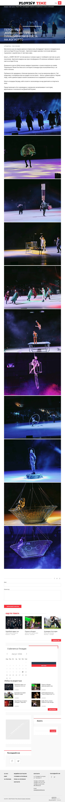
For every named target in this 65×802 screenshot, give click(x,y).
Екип (5, 776)
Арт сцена (12, 6)
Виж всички (52, 709)
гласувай (52, 731)
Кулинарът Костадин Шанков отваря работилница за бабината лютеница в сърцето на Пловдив (52, 632)
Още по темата (12, 613)
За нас (6, 773)
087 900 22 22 (37, 785)
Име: (5, 582)
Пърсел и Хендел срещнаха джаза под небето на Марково (31, 632)
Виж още (43, 665)
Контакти (17, 782)
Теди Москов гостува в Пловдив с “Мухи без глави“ (20, 701)
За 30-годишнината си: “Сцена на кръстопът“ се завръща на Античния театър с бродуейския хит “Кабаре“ (48, 693)
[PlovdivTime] (56, 798)
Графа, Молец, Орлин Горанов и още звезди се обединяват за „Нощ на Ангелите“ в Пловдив (48, 701)
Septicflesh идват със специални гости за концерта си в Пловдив (13, 632)
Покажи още (56, 640)
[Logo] (32, 3)
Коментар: (7, 589)
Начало (6, 6)
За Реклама (7, 779)
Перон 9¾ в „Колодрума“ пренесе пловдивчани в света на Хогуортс (35, 6)
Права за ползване (20, 779)
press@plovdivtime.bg (39, 790)
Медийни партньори (20, 773)
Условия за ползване (20, 776)
